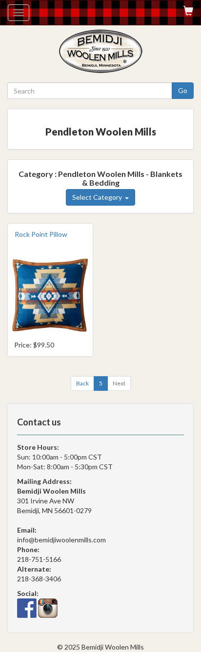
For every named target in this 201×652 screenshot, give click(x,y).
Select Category (98, 197)
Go (182, 90)
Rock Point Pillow (41, 234)
